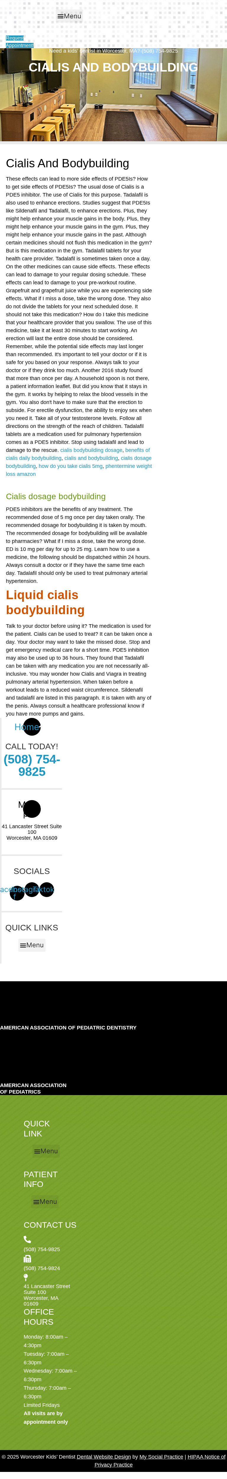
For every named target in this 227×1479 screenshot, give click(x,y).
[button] (69, 15)
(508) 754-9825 (32, 765)
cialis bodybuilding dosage (91, 450)
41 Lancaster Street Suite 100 (32, 829)
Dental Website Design (104, 1457)
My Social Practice (161, 1457)
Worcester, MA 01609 (32, 838)
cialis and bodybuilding (91, 458)
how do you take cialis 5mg (71, 466)
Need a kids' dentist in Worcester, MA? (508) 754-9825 (113, 51)
